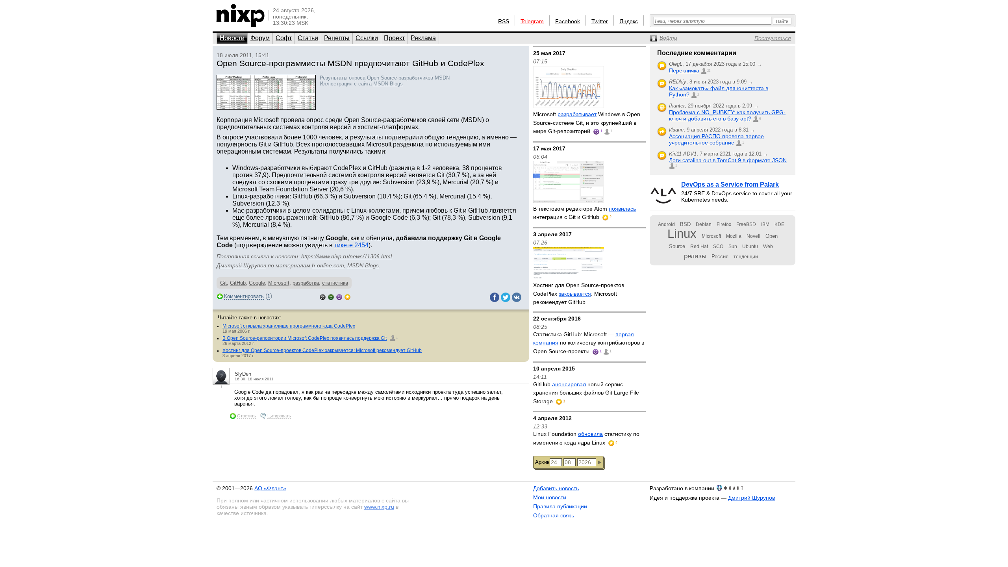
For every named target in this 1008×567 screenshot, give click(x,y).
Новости (232, 38)
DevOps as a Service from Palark (730, 184)
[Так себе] (331, 296)
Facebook (567, 21)
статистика (335, 283)
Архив (542, 462)
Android (666, 224)
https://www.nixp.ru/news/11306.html (346, 256)
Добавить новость (556, 488)
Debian (704, 224)
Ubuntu (750, 246)
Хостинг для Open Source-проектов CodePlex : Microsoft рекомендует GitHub (578, 293)
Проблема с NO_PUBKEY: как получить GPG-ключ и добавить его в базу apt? (727, 115)
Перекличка (684, 70)
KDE (779, 224)
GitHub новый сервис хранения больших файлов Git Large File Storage (586, 392)
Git (223, 283)
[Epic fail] (323, 296)
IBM (765, 224)
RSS (503, 21)
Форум (260, 38)
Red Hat (699, 246)
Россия (720, 256)
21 (708, 70)
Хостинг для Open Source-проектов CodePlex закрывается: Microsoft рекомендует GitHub (322, 350)
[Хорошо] (339, 296)
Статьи (308, 38)
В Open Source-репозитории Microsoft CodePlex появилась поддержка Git (304, 338)
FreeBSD (746, 224)
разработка (306, 283)
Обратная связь (553, 515)
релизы (695, 256)
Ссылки (367, 38)
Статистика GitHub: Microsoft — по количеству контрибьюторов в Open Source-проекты (588, 342)
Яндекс (628, 21)
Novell (753, 236)
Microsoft (278, 283)
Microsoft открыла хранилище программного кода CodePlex (288, 326)
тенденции (746, 256)
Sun (732, 246)
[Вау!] (347, 296)
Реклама (423, 38)
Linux (682, 234)
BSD (685, 224)
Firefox (724, 224)
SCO (718, 246)
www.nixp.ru (379, 507)
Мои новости (549, 497)
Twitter (599, 21)
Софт (284, 38)
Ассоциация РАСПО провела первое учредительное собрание (716, 139)
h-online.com (328, 265)
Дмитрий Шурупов (241, 265)
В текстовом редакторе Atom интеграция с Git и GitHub (584, 213)
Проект (394, 38)
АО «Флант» (270, 488)
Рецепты (337, 38)
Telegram (532, 21)
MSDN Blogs (388, 84)
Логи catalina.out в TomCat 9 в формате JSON (728, 160)
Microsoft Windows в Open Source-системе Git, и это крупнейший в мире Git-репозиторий (586, 122)
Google (257, 283)
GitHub (238, 283)
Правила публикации (560, 506)
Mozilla (733, 236)
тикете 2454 (351, 245)
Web (768, 246)
